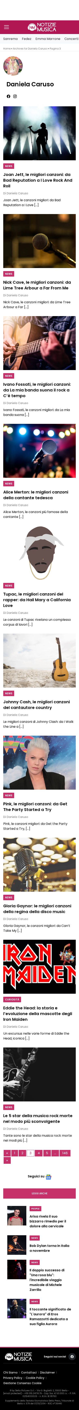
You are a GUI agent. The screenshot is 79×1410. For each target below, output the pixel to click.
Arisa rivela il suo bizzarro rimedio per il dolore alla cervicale (48, 1221)
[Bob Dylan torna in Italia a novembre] (16, 1245)
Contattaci (29, 1372)
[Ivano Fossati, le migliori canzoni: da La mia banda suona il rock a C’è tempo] (39, 343)
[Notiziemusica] (42, 27)
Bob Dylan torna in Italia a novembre (49, 1248)
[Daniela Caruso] (41, 66)
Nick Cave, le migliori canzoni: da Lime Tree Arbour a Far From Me (37, 285)
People (35, 1208)
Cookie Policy (35, 1378)
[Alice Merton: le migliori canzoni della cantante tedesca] (39, 451)
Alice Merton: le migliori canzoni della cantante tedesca (35, 495)
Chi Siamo (10, 1372)
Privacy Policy (12, 1378)
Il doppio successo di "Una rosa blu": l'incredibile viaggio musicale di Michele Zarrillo (47, 1280)
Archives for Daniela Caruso (30, 48)
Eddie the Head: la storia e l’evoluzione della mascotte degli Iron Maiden (37, 1013)
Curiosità (12, 999)
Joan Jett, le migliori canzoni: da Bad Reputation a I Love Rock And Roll (37, 180)
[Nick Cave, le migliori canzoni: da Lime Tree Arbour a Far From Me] (39, 241)
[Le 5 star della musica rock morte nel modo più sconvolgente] (39, 1074)
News (8, 166)
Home (7, 48)
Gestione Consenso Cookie (22, 1383)
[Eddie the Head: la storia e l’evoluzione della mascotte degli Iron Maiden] (39, 967)
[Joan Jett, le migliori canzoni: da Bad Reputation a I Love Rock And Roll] (39, 133)
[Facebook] (8, 96)
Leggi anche (39, 1193)
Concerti (71, 38)
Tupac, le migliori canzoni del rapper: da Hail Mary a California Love (37, 599)
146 (65, 1153)
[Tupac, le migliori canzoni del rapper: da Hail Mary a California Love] (39, 553)
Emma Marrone (47, 38)
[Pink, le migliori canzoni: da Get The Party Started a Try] (39, 763)
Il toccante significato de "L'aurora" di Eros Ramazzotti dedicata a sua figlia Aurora (50, 1316)
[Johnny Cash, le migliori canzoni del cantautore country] (39, 661)
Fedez (26, 38)
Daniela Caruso (30, 84)
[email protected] (12, 1393)
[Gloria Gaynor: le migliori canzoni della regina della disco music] (39, 865)
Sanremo (10, 38)
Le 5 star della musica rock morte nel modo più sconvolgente (38, 1118)
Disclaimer (47, 1372)
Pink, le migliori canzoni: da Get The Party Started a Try (35, 806)
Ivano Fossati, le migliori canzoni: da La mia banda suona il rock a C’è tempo (37, 390)
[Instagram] (15, 96)
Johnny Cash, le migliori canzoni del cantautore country (36, 704)
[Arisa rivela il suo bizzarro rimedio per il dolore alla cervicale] (16, 1218)
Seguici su (36, 1176)
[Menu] (6, 27)
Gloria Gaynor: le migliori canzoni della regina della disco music (37, 908)
